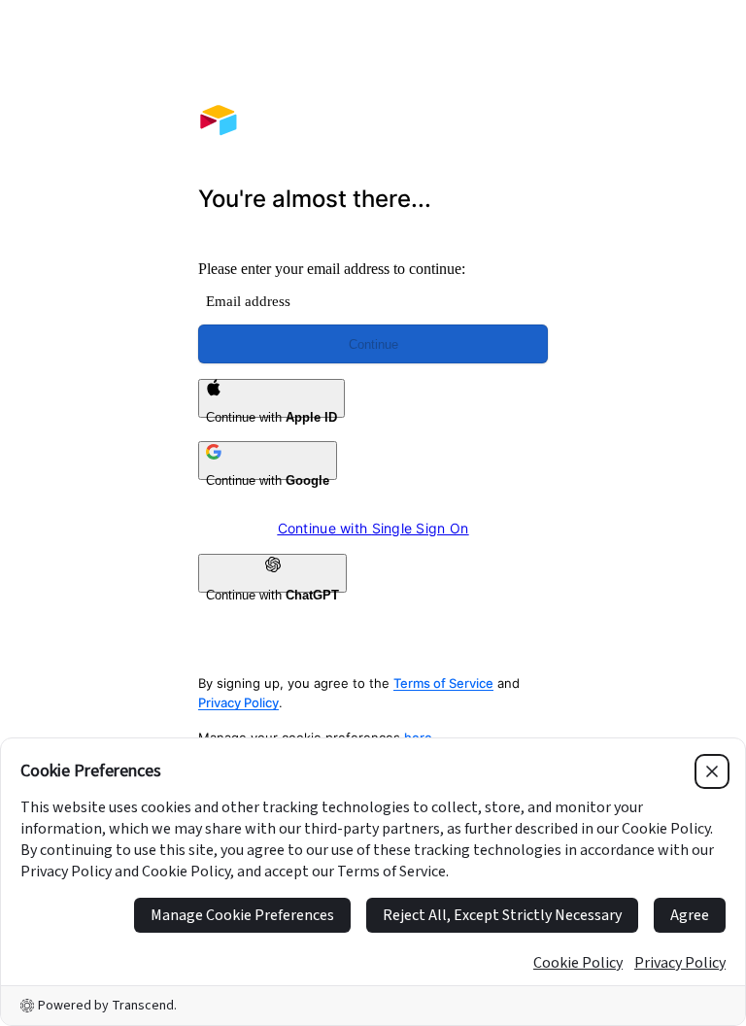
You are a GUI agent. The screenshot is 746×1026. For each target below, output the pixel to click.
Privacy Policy (238, 702)
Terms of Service (443, 683)
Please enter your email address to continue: (331, 268)
